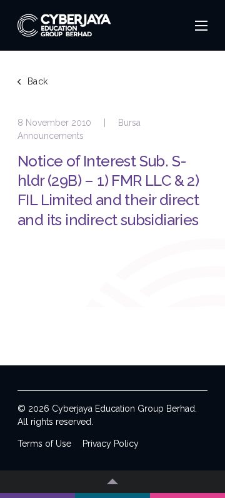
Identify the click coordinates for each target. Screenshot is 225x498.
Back (38, 81)
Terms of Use (44, 444)
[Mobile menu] (201, 26)
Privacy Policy (110, 444)
